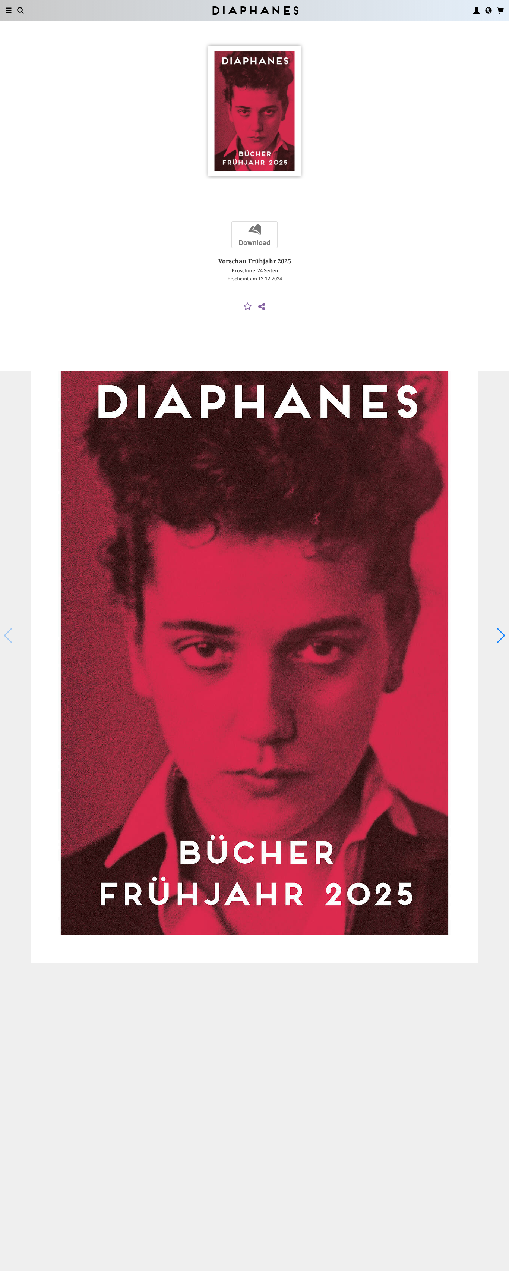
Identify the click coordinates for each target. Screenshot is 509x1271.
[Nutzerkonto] (476, 10)
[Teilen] (261, 307)
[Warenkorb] (500, 10)
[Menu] (8, 10)
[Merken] (248, 307)
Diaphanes (255, 10)
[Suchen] (20, 10)
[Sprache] (488, 10)
